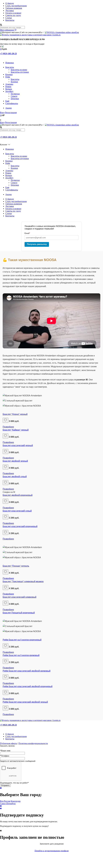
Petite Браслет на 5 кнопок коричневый (22, 639)
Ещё (7, 101)
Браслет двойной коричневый (17, 495)
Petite (7, 77)
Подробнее (8, 426)
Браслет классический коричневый (20, 526)
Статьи (8, 18)
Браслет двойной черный (15, 460)
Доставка (9, 10)
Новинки (9, 63)
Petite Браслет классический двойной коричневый (27, 686)
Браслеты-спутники (20, 72)
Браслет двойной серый (15, 476)
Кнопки (9, 74)
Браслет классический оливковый (19, 596)
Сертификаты (11, 103)
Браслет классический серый (17, 510)
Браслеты (9, 67)
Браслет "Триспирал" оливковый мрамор (23, 581)
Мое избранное (7, 30)
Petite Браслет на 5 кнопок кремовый (21, 655)
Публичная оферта (8, 743)
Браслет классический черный (18, 445)
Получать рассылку (37, 244)
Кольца (8, 89)
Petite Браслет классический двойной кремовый (26, 670)
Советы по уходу (13, 15)
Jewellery (9, 91)
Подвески (15, 94)
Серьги (14, 96)
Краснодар (16, 801)
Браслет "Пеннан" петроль (16, 565)
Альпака (9, 84)
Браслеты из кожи (19, 69)
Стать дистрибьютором (16, 6)
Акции (8, 108)
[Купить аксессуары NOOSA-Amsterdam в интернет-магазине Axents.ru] (30, 35)
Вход (2, 112)
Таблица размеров (13, 8)
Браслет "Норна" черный (15, 414)
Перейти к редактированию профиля (52, 851)
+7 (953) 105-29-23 (8, 53)
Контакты (9, 20)
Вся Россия (5, 801)
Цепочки (15, 98)
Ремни (8, 86)
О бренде (9, 3)
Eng (77, 32)
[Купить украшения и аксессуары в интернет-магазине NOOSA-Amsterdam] (30, 720)
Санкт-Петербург (8, 803)
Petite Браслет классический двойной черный (25, 701)
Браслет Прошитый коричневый (19, 612)
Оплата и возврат (13, 13)
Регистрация (11, 112)
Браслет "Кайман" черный (16, 429)
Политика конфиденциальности (33, 743)
